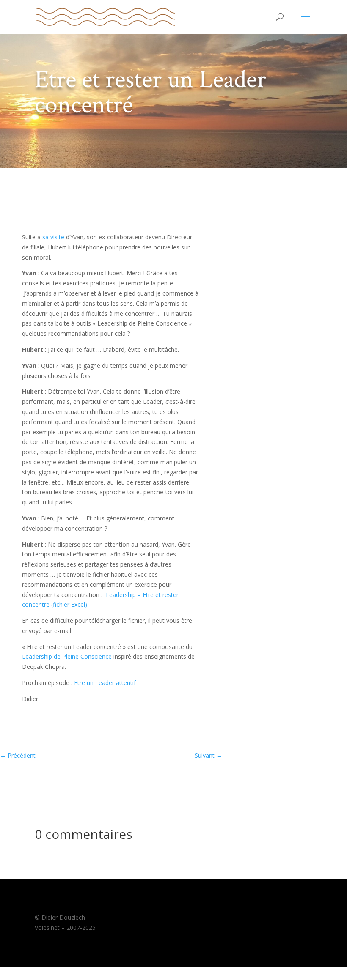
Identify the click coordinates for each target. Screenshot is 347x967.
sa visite (53, 237)
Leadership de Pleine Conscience (67, 656)
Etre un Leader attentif (105, 683)
